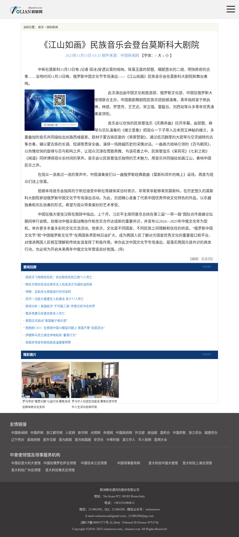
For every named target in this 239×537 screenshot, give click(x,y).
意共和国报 (83, 439)
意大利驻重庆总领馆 (60, 470)
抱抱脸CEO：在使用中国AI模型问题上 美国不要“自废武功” (65, 328)
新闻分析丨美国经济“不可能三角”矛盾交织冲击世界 (60, 306)
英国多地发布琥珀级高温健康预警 (48, 342)
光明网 (95, 432)
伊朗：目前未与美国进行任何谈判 (48, 291)
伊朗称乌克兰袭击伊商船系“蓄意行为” (51, 335)
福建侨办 (211, 432)
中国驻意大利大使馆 (26, 463)
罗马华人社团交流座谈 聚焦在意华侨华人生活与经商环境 (94, 404)
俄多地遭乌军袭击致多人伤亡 (45, 313)
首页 (41, 27)
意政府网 (33, 439)
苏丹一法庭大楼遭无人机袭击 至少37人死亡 (54, 299)
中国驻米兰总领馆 (94, 463)
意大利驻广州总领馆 (26, 470)
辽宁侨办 (17, 439)
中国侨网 (36, 432)
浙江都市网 (54, 432)
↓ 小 (165, 55)
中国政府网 (124, 432)
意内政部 (65, 439)
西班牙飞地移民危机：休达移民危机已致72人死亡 (58, 277)
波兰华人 (128, 439)
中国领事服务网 (129, 463)
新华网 (83, 432)
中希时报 (113, 439)
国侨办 (165, 432)
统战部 (152, 432)
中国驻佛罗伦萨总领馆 (59, 463)
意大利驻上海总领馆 (197, 463)
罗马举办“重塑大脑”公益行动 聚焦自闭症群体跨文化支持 (46, 404)
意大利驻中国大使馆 (163, 463)
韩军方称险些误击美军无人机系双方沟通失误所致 (58, 284)
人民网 (70, 432)
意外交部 (49, 439)
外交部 (140, 432)
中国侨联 (179, 432)
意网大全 (160, 439)
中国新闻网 (19, 432)
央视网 (108, 432)
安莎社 (99, 439)
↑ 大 (158, 55)
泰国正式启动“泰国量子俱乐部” (46, 320)
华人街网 (144, 439)
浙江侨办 (195, 432)
